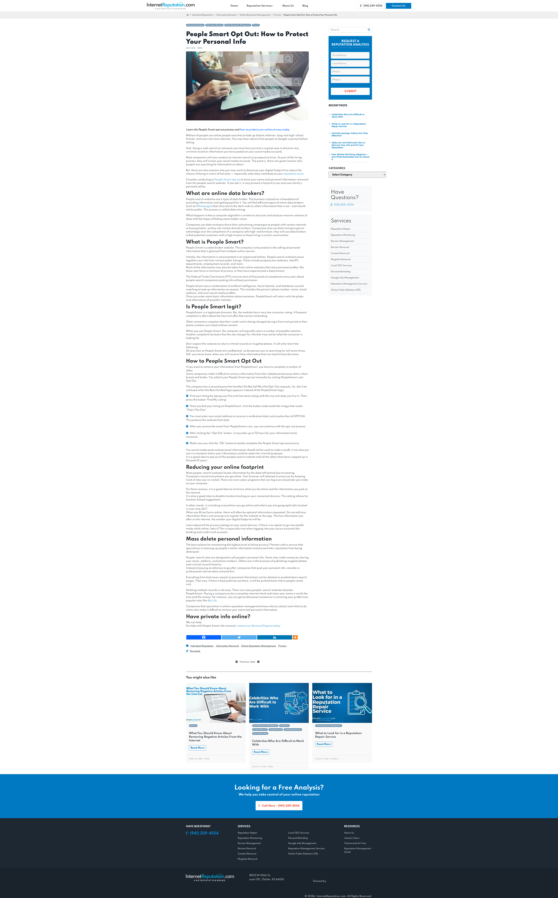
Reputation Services (259, 6)
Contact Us (398, 6)
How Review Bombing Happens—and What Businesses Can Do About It (351, 157)
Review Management (342, 241)
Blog (305, 6)
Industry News (352, 838)
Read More (197, 748)
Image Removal (276, 729)
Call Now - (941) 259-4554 (280, 805)
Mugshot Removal (340, 259)
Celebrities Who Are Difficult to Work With (348, 115)
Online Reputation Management (255, 15)
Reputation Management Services (349, 284)
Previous (244, 661)
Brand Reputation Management (265, 726)
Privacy (277, 15)
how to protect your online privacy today (264, 129)
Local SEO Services (341, 265)
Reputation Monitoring (343, 235)
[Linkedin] (274, 637)
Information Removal (226, 15)
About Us (288, 6)
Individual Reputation (202, 15)
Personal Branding (340, 272)
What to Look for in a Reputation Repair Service (349, 125)
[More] (295, 637)
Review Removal (340, 247)
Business (193, 726)
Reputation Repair (340, 229)
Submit (350, 91)
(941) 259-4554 (372, 6)
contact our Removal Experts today (258, 626)
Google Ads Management (345, 278)
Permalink (195, 651)
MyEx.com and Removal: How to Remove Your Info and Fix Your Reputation (348, 145)
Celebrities (284, 726)
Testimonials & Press (355, 843)
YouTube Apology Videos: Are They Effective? (350, 134)
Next (253, 661)
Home (234, 6)
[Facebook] (203, 637)
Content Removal (340, 253)
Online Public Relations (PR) (346, 290)
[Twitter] (239, 637)
